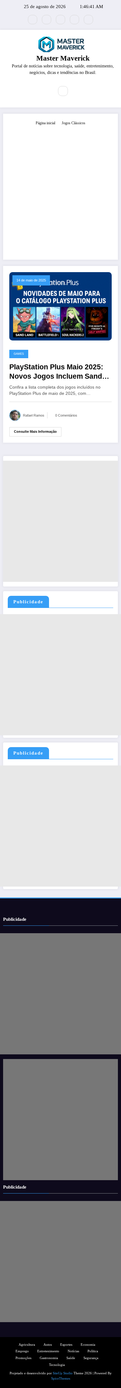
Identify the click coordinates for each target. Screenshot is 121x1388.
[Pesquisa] (63, 91)
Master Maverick (63, 58)
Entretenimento (48, 1351)
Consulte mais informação (35, 431)
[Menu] (45, 91)
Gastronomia (49, 1358)
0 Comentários (66, 415)
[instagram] (74, 19)
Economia (88, 1344)
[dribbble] (60, 19)
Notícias (73, 1351)
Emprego (22, 1351)
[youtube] (88, 19)
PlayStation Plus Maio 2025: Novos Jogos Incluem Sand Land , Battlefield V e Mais (56, 372)
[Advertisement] (60, 189)
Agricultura (27, 1344)
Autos (47, 1344)
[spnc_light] (76, 91)
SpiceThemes (60, 1378)
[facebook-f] (46, 19)
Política (92, 1351)
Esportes (66, 1344)
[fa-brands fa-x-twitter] (32, 19)
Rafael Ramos (33, 415)
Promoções (23, 1358)
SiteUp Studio (63, 1373)
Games (19, 353)
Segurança (90, 1358)
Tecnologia (57, 1365)
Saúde (70, 1358)
